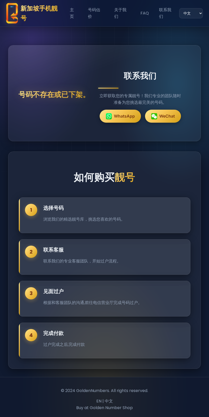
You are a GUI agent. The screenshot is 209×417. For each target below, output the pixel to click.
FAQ (144, 13)
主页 (72, 13)
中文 (109, 401)
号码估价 (94, 13)
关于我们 (120, 13)
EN (98, 401)
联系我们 (165, 13)
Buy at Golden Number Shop (104, 408)
